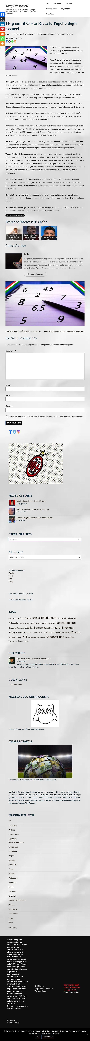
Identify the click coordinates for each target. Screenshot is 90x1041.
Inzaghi (13, 632)
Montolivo (12, 637)
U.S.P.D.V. (50, 14)
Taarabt (67, 637)
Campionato (13, 847)
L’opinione (13, 851)
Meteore (12, 874)
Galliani (30, 627)
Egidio (11, 573)
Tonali (26, 641)
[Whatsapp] (12, 41)
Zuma (11, 581)
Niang (19, 637)
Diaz (53, 623)
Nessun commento (66, 34)
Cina (32, 623)
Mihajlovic (60, 632)
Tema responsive (71, 992)
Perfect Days (51, 9)
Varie (11, 923)
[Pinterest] (2, 29)
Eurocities (12, 882)
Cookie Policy (13, 1023)
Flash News (13, 914)
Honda (52, 628)
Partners (11, 1020)
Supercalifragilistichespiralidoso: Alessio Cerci (34, 518)
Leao (45, 632)
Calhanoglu (13, 623)
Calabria (73, 618)
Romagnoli (36, 637)
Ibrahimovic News (15, 685)
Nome (7, 385)
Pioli (25, 637)
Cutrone (37, 623)
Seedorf (51, 637)
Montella (75, 632)
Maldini (52, 632)
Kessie (28, 632)
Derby (42, 623)
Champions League (24, 623)
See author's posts (35, 274)
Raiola (30, 637)
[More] (15, 41)
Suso (60, 637)
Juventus (21, 632)
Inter (72, 628)
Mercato (12, 860)
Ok (38, 1037)
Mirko (11, 576)
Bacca (28, 618)
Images (11, 905)
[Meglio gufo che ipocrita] (45, 713)
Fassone (20, 628)
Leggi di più (48, 1037)
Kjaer (34, 632)
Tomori (20, 641)
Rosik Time (13, 865)
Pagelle (12, 856)
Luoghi (11, 887)
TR (47, 3)
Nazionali (51, 34)
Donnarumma (65, 622)
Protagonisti (13, 878)
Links (11, 918)
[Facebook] (7, 41)
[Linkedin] (2, 24)
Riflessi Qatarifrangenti (17, 900)
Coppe (11, 869)
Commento (10, 351)
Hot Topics (13, 909)
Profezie (69, 3)
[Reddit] (2, 34)
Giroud (46, 628)
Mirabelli (67, 632)
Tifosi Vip (12, 891)
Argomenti (65, 9)
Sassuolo (42, 637)
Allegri (11, 618)
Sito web (9, 406)
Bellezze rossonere (16, 842)
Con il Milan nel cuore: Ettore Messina (31, 501)
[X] (9, 41)
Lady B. (39, 632)
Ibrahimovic (63, 627)
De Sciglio (48, 623)
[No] (87, 1035)
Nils (26, 254)
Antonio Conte (18, 618)
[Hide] (1, 48)
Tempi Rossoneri (16, 6)
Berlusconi (49, 617)
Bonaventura (63, 618)
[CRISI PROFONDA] (45, 761)
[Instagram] (18, 432)
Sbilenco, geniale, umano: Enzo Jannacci (32, 509)
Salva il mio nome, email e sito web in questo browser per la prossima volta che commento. (45, 416)
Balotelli (37, 617)
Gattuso (39, 628)
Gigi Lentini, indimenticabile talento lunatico (33, 659)
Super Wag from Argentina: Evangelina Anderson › (64, 331)
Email (7, 396)
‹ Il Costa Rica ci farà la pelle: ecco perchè (23, 331)
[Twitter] (14, 432)
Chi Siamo (57, 3)
